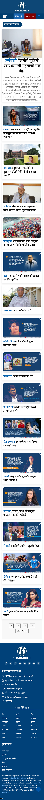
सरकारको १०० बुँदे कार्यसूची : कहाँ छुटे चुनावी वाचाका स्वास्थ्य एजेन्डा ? (21, 133)
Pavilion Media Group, (19, 778)
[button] (38, 789)
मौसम (3, 762)
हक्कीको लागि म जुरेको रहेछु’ (21, 546)
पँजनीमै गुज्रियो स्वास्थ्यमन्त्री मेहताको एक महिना (22, 65)
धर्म (17, 714)
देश (32, 714)
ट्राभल (18, 718)
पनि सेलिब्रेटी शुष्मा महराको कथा (18, 343)
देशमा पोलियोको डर (18, 376)
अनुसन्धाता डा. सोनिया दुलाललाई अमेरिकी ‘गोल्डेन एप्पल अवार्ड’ (19, 172)
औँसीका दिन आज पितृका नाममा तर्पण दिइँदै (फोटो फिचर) (20, 243)
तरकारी (4, 766)
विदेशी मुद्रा (5, 750)
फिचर (4, 733)
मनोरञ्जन (19, 729)
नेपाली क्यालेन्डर (7, 770)
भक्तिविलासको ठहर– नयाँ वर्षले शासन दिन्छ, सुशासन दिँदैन (20, 208)
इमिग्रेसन (19, 733)
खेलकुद (33, 718)
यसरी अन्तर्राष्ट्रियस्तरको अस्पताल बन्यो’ (19, 409)
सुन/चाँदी (5, 754)
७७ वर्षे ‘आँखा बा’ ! (17, 310)
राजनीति (34, 725)
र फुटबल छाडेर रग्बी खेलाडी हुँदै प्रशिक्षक (20, 579)
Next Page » (22, 631)
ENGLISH (30, 16)
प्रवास (3, 737)
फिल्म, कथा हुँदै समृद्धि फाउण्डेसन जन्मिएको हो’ (19, 513)
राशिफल (34, 729)
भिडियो (33, 733)
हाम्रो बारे (9, 701)
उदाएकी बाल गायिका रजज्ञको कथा (20, 444)
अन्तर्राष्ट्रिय (5, 722)
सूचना (33, 722)
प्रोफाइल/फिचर (11, 24)
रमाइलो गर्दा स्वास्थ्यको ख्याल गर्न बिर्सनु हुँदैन (21, 278)
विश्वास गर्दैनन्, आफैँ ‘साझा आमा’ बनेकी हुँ (19, 478)
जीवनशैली (5, 729)
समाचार (4, 718)
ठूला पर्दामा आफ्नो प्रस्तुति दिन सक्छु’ (20, 613)
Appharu (5, 792)
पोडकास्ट (34, 737)
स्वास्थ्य (18, 725)
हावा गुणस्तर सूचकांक (9, 758)
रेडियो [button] (18, 16)
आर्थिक (4, 725)
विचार (18, 722)
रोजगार (18, 737)
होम (3, 714)
